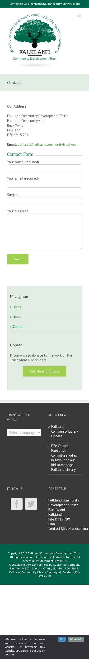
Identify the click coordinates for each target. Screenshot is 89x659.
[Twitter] (31, 504)
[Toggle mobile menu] (79, 15)
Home (17, 307)
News (17, 317)
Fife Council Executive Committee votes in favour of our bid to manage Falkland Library (64, 458)
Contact (19, 326)
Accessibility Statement (38, 561)
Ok (62, 639)
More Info (76, 639)
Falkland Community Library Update (64, 431)
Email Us (61, 561)
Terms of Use (44, 557)
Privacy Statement (66, 557)
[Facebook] (17, 504)
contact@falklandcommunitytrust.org (55, 3)
